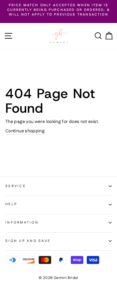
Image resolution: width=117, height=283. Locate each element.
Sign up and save (28, 240)
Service (15, 186)
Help (11, 204)
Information (22, 222)
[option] (58, 10)
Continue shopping (25, 131)
